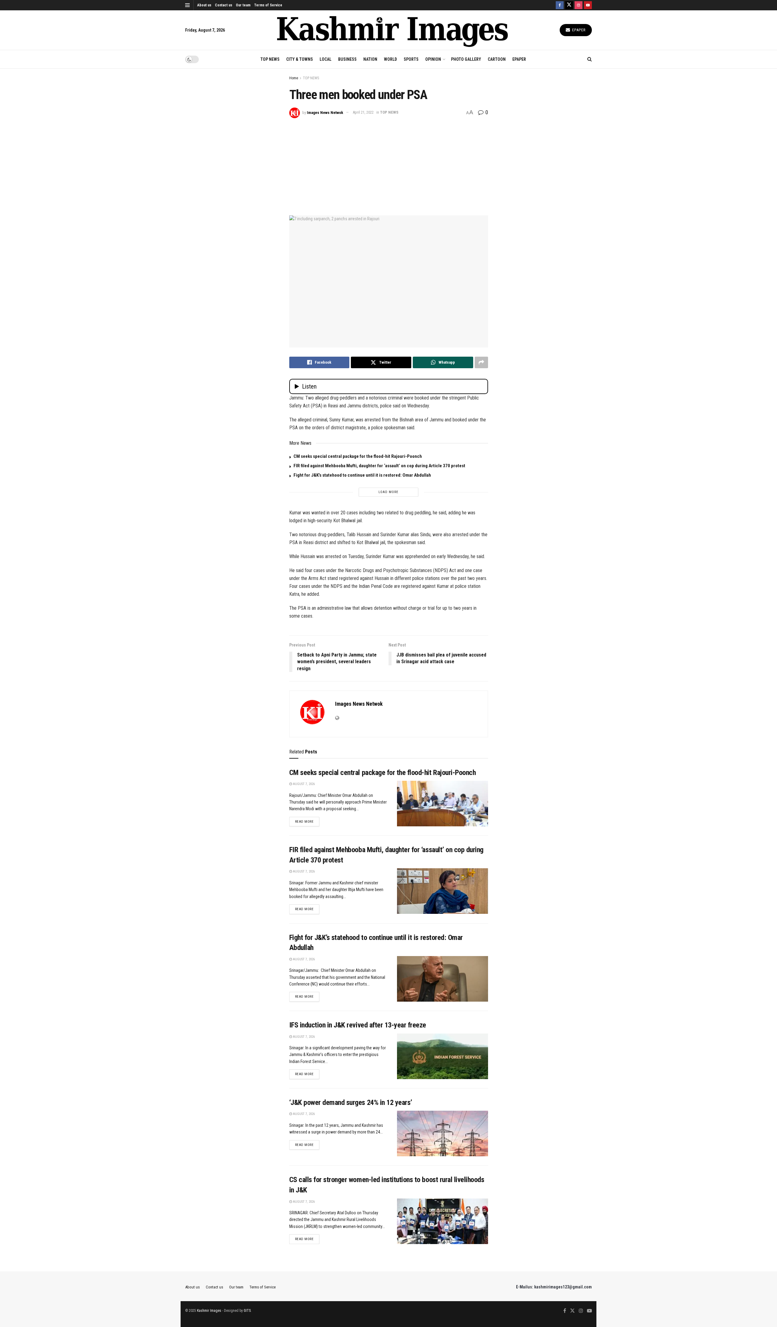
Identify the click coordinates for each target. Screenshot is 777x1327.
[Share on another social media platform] (481, 362)
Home (293, 78)
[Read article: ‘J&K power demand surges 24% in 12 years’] (442, 1133)
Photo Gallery (466, 59)
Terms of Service (268, 5)
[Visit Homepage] (392, 30)
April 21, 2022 (363, 112)
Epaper (578, 30)
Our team (243, 5)
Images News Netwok (325, 112)
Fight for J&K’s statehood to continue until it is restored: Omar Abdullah (362, 475)
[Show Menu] (187, 5)
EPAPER (519, 59)
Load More (388, 492)
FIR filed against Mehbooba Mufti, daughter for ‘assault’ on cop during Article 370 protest (379, 465)
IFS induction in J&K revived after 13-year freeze (357, 1025)
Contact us (223, 5)
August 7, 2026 (303, 784)
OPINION (433, 59)
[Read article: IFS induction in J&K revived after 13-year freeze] (442, 1056)
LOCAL (325, 59)
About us (204, 5)
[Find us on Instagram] (578, 5)
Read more (307, 821)
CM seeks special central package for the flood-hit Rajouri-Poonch (357, 456)
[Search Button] (589, 59)
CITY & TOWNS (299, 59)
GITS (247, 1310)
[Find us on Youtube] (588, 5)
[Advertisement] (388, 163)
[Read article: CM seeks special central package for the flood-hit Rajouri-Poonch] (442, 803)
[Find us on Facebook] (560, 5)
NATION (370, 59)
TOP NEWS (270, 59)
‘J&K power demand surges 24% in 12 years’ (350, 1102)
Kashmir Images (209, 1310)
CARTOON (497, 59)
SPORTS (411, 59)
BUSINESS (347, 59)
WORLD (390, 59)
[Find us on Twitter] (569, 5)
